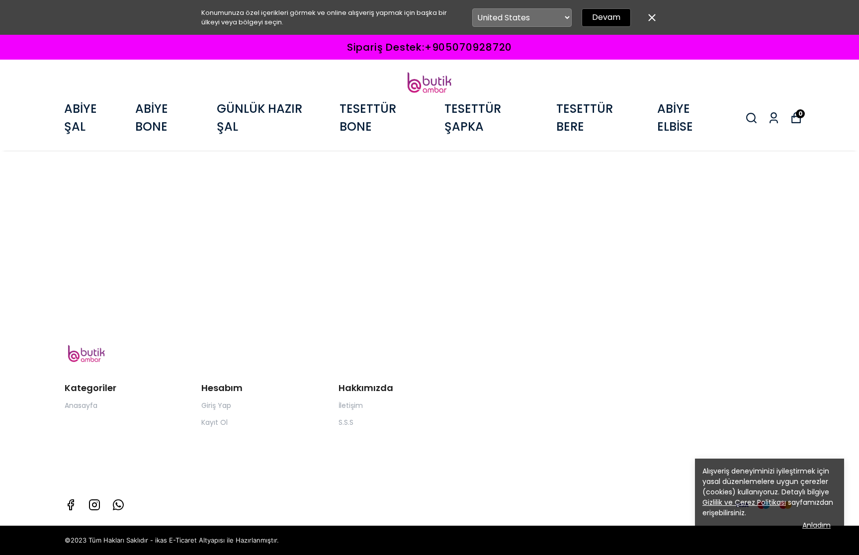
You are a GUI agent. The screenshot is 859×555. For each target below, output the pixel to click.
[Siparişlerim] (774, 118)
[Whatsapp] (118, 505)
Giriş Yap (216, 405)
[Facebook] (71, 505)
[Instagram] (94, 505)
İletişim (351, 405)
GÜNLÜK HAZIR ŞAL (259, 117)
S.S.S (346, 422)
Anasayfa (81, 405)
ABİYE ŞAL (80, 117)
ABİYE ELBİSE (675, 117)
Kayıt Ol (214, 422)
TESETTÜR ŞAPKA (472, 117)
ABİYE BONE (151, 117)
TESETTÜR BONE (368, 117)
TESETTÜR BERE (584, 117)
